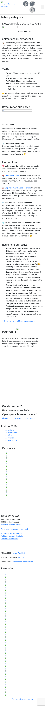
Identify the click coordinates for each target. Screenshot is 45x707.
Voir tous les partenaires (22, 699)
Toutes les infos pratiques (11, 533)
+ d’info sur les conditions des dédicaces (18, 321)
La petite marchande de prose (17, 188)
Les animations (11, 440)
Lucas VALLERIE (18, 553)
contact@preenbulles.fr (11, 524)
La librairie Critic (11, 175)
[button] (42, 7)
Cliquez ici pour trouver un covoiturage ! (18, 418)
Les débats (9, 435)
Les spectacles (10, 438)
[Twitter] (32, 4)
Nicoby (21, 557)
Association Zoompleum (23, 562)
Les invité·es (10, 430)
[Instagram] (32, 10)
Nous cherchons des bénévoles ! (14, 529)
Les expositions (11, 432)
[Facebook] (26, 4)
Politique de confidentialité (12, 536)
